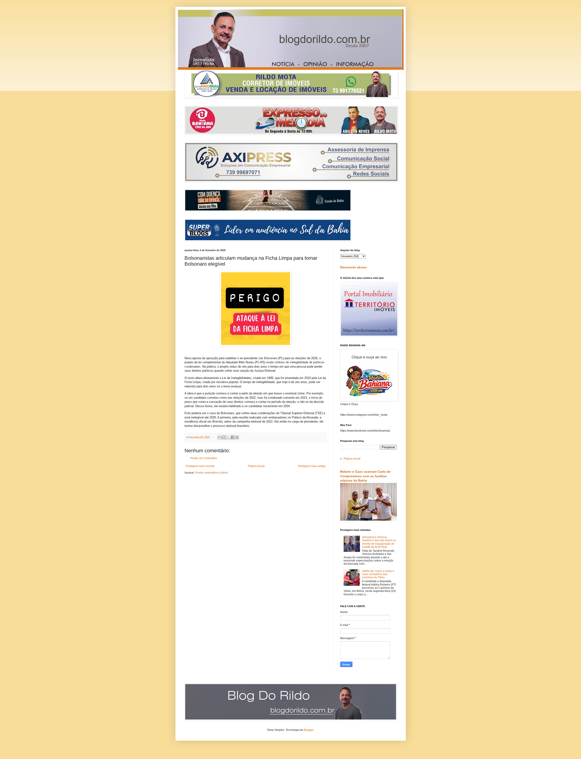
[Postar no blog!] (224, 437)
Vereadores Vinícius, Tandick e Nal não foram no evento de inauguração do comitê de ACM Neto (379, 542)
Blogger (308, 730)
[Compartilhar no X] (228, 437)
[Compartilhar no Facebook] (232, 437)
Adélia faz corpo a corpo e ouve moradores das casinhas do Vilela (378, 574)
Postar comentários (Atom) (211, 472)
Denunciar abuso (353, 267)
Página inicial (256, 466)
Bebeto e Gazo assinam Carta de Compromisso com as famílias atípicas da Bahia (365, 476)
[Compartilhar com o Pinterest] (237, 437)
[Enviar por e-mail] (219, 437)
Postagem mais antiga (311, 466)
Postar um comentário (203, 458)
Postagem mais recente (200, 466)
